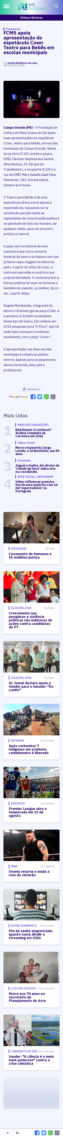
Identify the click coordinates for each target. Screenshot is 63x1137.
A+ (17, 1133)
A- (8, 1132)
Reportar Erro (33, 389)
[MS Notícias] (31, 7)
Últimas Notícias (31, 17)
